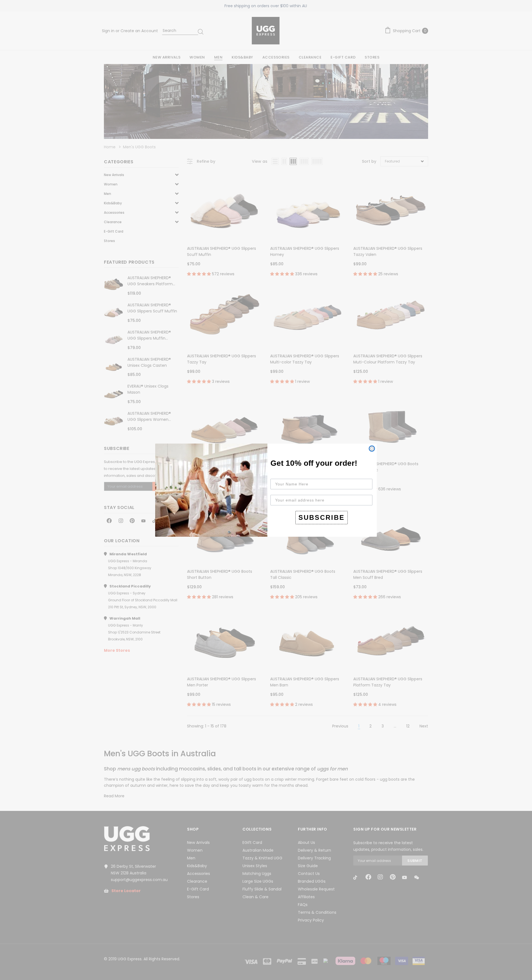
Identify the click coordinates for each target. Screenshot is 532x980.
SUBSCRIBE (321, 517)
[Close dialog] (372, 448)
